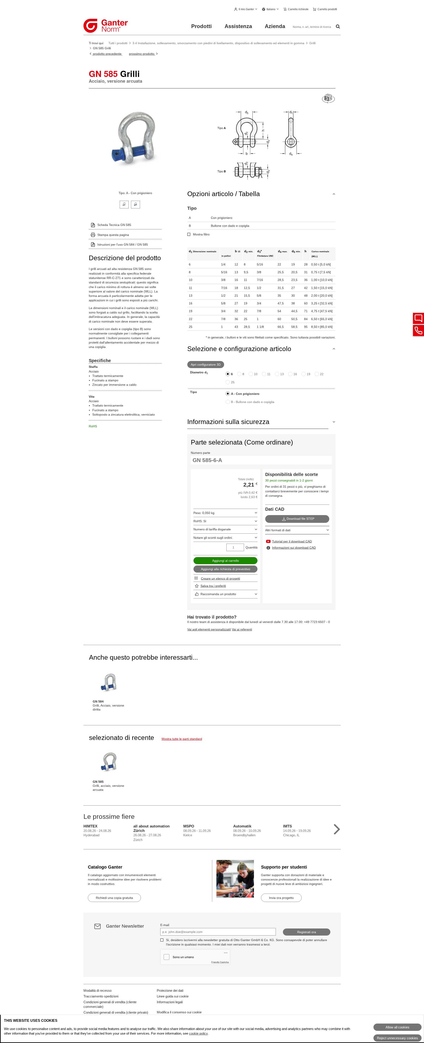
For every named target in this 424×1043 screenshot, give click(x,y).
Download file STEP (300, 518)
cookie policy (198, 1033)
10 (255, 374)
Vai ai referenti (242, 629)
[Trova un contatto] (418, 318)
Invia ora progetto (281, 898)
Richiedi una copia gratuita (114, 898)
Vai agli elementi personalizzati (208, 629)
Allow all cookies (397, 1027)
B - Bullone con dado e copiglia (252, 402)
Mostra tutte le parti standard (182, 739)
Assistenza (238, 26)
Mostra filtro (201, 234)
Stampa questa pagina (113, 235)
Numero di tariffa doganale (212, 529)
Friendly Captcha (220, 962)
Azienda (275, 26)
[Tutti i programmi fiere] (337, 828)
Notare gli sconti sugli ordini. (213, 537)
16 (295, 374)
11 (269, 374)
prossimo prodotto (142, 53)
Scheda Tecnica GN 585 (114, 225)
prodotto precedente (107, 53)
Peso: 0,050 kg (203, 513)
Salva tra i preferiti (213, 586)
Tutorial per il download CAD (292, 541)
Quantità (251, 547)
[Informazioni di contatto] (418, 330)
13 (282, 374)
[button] (246, 9)
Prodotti (201, 26)
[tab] (124, 204)
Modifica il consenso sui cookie (179, 1012)
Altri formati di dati (277, 530)
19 (308, 374)
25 (233, 382)
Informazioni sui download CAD (294, 547)
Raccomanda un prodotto (218, 594)
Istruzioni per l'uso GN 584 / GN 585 (122, 244)
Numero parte (200, 453)
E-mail (164, 925)
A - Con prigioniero (245, 393)
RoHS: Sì (199, 521)
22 (322, 374)
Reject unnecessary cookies (397, 1038)
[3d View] (328, 99)
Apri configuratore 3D (206, 364)
